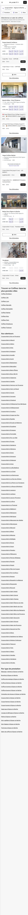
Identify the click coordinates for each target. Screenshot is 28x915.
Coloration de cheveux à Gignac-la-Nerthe (13, 694)
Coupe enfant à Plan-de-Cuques (10, 569)
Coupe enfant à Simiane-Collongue (11, 640)
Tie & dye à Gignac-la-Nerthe (9, 728)
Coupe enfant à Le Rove (8, 501)
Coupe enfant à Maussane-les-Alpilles (12, 520)
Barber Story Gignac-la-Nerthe (11, 211)
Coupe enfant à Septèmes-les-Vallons (12, 636)
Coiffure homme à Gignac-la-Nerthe (11, 686)
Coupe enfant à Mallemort (8, 509)
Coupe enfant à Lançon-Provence (10, 497)
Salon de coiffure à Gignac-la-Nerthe (11, 731)
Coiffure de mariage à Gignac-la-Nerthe (12, 679)
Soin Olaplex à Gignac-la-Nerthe (10, 724)
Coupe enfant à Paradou (8, 550)
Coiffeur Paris (5, 320)
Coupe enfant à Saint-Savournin (10, 618)
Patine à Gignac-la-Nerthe (8, 716)
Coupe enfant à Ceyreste (8, 396)
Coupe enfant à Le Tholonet (9, 505)
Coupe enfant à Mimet (7, 531)
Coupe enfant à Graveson (8, 456)
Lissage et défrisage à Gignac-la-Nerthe (12, 713)
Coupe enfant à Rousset (8, 588)
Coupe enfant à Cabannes (8, 377)
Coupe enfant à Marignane (8, 513)
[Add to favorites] (25, 26)
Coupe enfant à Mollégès (8, 539)
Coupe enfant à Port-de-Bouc (9, 573)
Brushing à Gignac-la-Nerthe (9, 675)
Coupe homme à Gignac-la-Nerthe (11, 705)
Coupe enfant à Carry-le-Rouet (10, 389)
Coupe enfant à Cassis (7, 392)
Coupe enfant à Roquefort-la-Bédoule (12, 580)
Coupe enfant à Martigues (8, 516)
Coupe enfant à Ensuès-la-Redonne (11, 422)
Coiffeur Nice (5, 316)
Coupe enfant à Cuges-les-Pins (10, 415)
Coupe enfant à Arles (7, 347)
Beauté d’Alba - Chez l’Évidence (11, 100)
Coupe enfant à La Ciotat (8, 471)
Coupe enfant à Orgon (7, 546)
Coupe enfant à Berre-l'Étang (9, 370)
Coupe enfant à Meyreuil (8, 528)
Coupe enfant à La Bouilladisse (10, 467)
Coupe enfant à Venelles (8, 655)
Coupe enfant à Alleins (7, 344)
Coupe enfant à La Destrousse (10, 475)
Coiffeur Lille (4, 297)
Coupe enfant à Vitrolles (8, 663)
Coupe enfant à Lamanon (8, 490)
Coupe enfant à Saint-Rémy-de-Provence (13, 614)
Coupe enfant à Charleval (8, 400)
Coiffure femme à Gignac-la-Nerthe (11, 683)
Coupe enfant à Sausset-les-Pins (10, 629)
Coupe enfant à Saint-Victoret (9, 621)
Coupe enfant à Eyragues (8, 430)
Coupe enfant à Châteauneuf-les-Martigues (13, 404)
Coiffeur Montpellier (7, 309)
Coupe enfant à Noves (7, 543)
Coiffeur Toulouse (6, 327)
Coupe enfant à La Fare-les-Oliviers (11, 479)
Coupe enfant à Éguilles (8, 419)
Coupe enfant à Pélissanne (9, 554)
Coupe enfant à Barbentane (9, 362)
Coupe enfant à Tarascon (8, 644)
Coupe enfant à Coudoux (8, 411)
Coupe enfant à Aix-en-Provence (10, 336)
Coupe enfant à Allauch (8, 340)
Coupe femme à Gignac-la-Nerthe (11, 701)
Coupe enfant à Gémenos (8, 449)
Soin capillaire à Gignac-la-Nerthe (10, 720)
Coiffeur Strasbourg (7, 324)
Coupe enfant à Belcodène (8, 366)
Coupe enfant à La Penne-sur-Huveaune (12, 482)
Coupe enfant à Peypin (7, 565)
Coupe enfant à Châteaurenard (10, 407)
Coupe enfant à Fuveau (7, 441)
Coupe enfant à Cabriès (8, 381)
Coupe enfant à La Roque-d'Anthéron (11, 486)
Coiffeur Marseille (6, 305)
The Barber (5, 260)
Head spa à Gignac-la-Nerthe (9, 709)
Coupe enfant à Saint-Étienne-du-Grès (12, 603)
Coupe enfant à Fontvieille (8, 434)
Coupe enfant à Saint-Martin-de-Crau (12, 606)
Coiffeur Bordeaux (6, 294)
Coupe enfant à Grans (7, 452)
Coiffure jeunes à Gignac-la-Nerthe (11, 690)
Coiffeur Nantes (5, 312)
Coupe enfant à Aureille (8, 355)
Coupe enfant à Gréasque (8, 460)
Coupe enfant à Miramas (8, 535)
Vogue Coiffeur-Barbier (9, 155)
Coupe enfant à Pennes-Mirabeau (10, 558)
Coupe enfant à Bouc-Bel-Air (9, 374)
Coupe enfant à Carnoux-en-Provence (12, 385)
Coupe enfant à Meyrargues (9, 524)
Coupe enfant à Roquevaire (9, 584)
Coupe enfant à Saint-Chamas (9, 599)
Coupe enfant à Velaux (7, 651)
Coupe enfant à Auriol (7, 359)
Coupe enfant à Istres (7, 464)
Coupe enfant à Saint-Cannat (9, 595)
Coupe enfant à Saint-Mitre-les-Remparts (13, 610)
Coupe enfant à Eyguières (8, 426)
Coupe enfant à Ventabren (8, 659)
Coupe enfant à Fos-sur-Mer (9, 437)
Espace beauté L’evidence (9, 42)
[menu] (2, 2)
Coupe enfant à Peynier (8, 561)
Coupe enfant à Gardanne (8, 445)
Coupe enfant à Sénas (7, 633)
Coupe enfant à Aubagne (8, 351)
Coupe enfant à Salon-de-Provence (11, 625)
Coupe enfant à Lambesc (8, 494)
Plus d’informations (14, 78)
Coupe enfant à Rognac (8, 576)
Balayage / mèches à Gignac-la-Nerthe (12, 671)
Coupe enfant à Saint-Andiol (9, 591)
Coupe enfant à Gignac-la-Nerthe (10, 698)
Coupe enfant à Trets (7, 648)
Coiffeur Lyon (5, 301)
